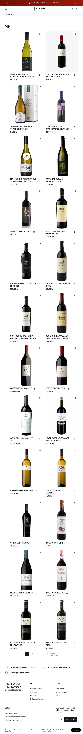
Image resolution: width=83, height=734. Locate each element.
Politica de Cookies (12, 720)
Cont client (60, 688)
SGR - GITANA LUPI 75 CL (20, 231)
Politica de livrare (36, 699)
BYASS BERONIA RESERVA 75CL (57, 643)
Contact (33, 692)
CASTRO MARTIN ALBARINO (22, 490)
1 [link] (27, 654)
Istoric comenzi (61, 692)
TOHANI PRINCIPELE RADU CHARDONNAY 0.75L (21, 127)
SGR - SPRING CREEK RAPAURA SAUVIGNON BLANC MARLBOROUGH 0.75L (23, 75)
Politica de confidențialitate (15, 717)
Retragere (76, 730)
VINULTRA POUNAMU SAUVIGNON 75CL (54, 180)
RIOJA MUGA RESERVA (55, 593)
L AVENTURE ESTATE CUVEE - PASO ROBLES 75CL (58, 439)
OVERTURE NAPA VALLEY (21, 388)
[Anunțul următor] (75, 3)
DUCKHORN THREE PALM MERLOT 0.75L (56, 232)
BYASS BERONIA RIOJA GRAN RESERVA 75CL (22, 643)
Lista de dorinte (36, 688)
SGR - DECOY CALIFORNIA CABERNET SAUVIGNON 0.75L (23, 337)
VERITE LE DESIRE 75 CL (56, 388)
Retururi (33, 695)
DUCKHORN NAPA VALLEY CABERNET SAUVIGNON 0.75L (59, 337)
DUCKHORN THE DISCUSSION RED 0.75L (23, 284)
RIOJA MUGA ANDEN (54, 543)
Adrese (58, 695)
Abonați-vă (70, 719)
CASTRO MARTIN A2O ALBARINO (55, 491)
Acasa (7, 14)
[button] (6, 9)
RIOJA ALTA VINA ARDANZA (21, 593)
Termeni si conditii (11, 713)
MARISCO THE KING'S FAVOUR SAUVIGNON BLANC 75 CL (23, 180)
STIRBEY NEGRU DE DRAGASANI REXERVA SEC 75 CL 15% (58, 127)
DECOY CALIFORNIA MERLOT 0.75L (58, 284)
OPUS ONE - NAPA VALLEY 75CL (21, 439)
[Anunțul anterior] (7, 3)
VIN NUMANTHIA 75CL (19, 543)
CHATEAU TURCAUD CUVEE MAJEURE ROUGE (57, 75)
